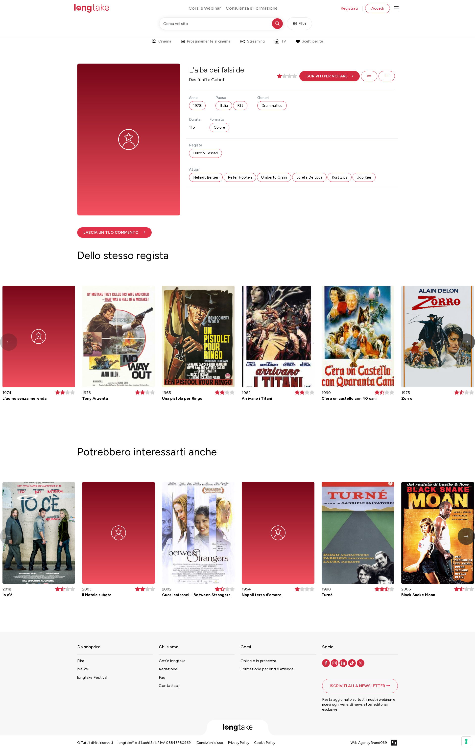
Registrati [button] (349, 8)
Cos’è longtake (172, 660)
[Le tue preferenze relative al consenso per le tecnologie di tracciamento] (466, 741)
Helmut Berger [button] (205, 177)
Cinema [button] (164, 41)
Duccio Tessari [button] (205, 153)
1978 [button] (197, 105)
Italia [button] (224, 105)
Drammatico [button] (272, 105)
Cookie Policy (264, 743)
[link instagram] (335, 662)
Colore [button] (219, 127)
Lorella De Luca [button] (309, 177)
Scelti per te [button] (312, 41)
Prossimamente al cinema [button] (208, 41)
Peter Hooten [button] (240, 177)
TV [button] (283, 41)
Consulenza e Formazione (252, 8)
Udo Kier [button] (364, 177)
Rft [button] (240, 105)
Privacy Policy (238, 743)
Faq (162, 677)
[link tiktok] (352, 662)
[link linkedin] (343, 662)
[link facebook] (326, 662)
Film (80, 660)
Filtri (302, 23)
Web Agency (360, 743)
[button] (329, 76)
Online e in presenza (258, 660)
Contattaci (169, 685)
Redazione (168, 669)
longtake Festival (92, 677)
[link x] (361, 662)
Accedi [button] (377, 8)
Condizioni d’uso (209, 743)
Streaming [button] (256, 41)
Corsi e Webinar (205, 8)
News (82, 669)
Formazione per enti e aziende (267, 669)
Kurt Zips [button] (339, 177)
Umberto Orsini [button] (274, 177)
